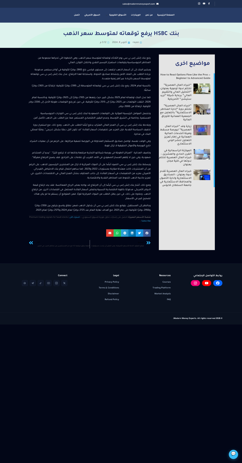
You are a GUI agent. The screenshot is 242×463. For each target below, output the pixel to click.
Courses (166, 282)
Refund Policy (112, 300)
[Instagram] (195, 283)
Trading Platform (162, 288)
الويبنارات (136, 15)
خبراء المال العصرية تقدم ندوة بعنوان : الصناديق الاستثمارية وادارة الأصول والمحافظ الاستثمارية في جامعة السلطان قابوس (175, 178)
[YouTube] (206, 283)
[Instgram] (199, 4)
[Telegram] (33, 283)
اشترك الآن (74, 217)
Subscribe (146, 221)
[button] (147, 233)
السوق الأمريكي (92, 15)
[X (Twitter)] (64, 283)
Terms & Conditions (109, 288)
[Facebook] (208, 4)
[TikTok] (41, 283)
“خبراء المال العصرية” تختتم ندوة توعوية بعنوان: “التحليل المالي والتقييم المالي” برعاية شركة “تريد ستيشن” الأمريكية (175, 92)
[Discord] (25, 283)
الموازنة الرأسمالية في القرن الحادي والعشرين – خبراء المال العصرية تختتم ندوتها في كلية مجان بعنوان (175, 157)
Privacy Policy (112, 282)
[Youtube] (204, 4)
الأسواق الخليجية (117, 15)
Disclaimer (113, 294)
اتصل (77, 15)
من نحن (149, 15)
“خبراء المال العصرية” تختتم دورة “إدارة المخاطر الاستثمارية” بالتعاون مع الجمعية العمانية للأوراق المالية (175, 112)
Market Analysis (162, 294)
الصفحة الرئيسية (166, 15)
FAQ (169, 300)
